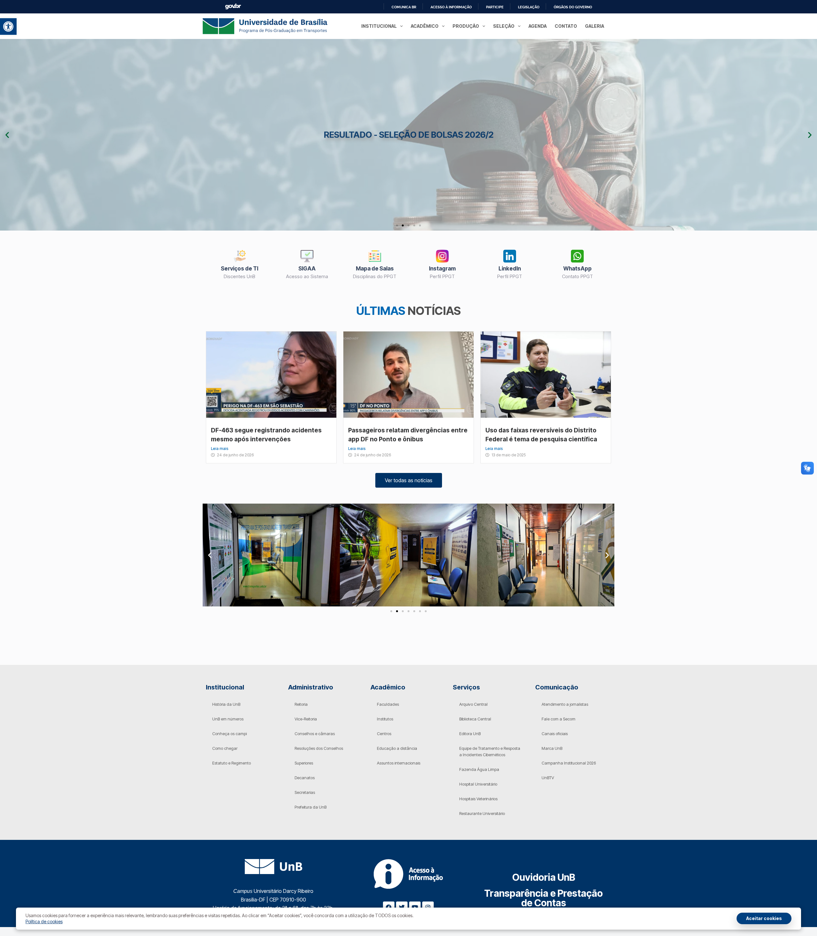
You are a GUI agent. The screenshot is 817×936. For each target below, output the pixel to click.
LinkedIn (509, 268)
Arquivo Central (473, 704)
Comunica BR (404, 7)
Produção (466, 26)
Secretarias (305, 792)
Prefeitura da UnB (310, 807)
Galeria (594, 26)
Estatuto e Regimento (231, 762)
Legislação (528, 7)
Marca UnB (552, 748)
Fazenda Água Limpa (479, 769)
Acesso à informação (451, 7)
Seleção (503, 26)
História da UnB (226, 704)
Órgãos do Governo (573, 7)
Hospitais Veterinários (478, 798)
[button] (8, 26)
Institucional (379, 26)
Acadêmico (424, 26)
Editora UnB (470, 733)
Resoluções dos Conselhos (319, 748)
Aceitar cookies (764, 918)
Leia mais (220, 448)
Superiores (304, 762)
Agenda (537, 26)
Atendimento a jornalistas (565, 704)
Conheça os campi (229, 733)
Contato (566, 26)
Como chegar (224, 748)
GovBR (233, 7)
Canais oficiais (555, 733)
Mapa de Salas (375, 268)
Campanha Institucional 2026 (569, 762)
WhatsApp (577, 268)
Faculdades (388, 704)
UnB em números (228, 718)
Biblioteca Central (475, 718)
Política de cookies (44, 921)
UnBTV (548, 777)
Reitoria (301, 704)
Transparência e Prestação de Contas (543, 898)
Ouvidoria (543, 877)
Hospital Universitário (478, 784)
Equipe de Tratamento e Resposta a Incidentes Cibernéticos (489, 751)
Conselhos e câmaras (315, 733)
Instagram (442, 268)
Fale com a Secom (558, 718)
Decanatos (305, 777)
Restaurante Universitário (482, 813)
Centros (384, 733)
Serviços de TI (239, 268)
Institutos (385, 718)
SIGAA (307, 268)
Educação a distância (397, 748)
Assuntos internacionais (398, 762)
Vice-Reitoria (306, 718)
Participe (495, 7)
